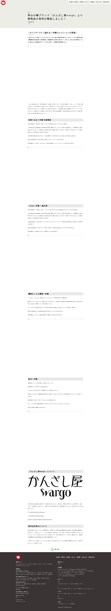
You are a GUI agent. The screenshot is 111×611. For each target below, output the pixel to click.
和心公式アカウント (61, 598)
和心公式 (89, 588)
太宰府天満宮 (24, 579)
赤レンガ (36, 572)
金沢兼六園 (43, 578)
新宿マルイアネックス (19, 583)
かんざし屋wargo (60, 583)
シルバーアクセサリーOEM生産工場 (77, 574)
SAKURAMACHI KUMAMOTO (20, 585)
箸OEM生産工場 (83, 569)
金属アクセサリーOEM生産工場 (69, 569)
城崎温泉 (17, 579)
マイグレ (92, 588)
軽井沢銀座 (47, 578)
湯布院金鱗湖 (50, 574)
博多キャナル (45, 574)
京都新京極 (17, 574)
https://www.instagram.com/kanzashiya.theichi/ (42, 519)
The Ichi (81, 583)
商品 (29, 23)
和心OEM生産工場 (61, 569)
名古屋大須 (28, 574)
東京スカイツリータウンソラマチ (21, 572)
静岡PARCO (46, 572)
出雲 (35, 574)
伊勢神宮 (32, 574)
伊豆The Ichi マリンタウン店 (20, 601)
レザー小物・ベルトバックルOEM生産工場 (64, 574)
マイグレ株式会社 (60, 603)
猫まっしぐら (23, 565)
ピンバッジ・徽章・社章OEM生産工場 (64, 572)
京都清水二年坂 (22, 574)
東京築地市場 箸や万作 (27, 583)
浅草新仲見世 (29, 572)
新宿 (16, 597)
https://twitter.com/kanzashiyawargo (36, 515)
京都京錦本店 (34, 583)
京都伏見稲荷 (43, 583)
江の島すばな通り (23, 578)
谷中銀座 (17, 593)
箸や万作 (72, 583)
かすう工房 (85, 588)
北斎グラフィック (67, 583)
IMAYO (27, 565)
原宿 (33, 572)
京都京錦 (50, 572)
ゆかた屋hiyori (18, 565)
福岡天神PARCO (39, 574)
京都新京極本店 (22, 593)
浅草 (19, 578)
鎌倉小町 (39, 572)
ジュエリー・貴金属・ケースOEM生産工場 (77, 572)
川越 (42, 572)
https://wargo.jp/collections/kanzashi (37, 512)
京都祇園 (30, 578)
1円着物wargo (76, 583)
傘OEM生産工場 (77, 569)
